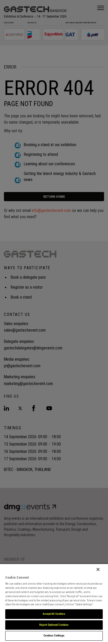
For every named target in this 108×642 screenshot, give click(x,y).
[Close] (98, 569)
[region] (54, 602)
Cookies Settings (54, 635)
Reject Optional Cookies (54, 625)
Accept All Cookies (54, 614)
